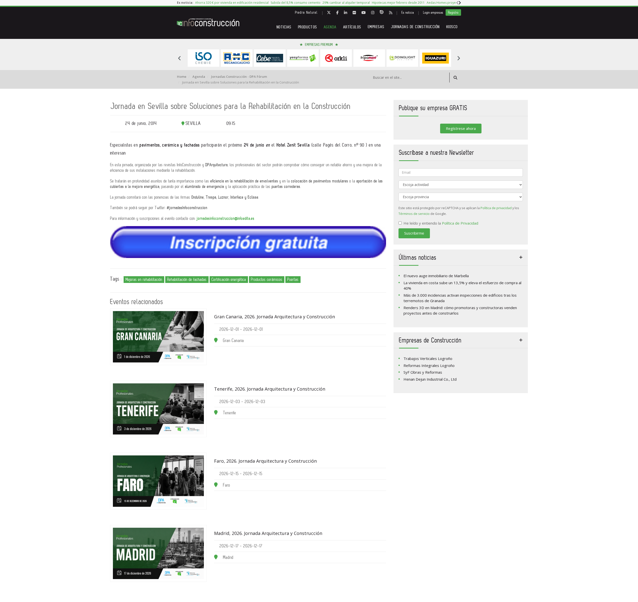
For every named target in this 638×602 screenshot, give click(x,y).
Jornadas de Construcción (415, 26)
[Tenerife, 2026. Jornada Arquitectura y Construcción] (158, 409)
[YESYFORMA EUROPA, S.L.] (303, 58)
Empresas (376, 26)
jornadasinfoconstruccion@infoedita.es (225, 218)
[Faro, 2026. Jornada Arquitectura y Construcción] (158, 481)
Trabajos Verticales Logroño (427, 358)
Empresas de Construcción (430, 340)
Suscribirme (414, 233)
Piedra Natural (306, 12)
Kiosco (452, 26)
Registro (453, 12)
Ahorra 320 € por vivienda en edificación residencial (232, 2)
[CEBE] (269, 58)
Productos (307, 27)
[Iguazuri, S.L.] (435, 58)
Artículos (352, 27)
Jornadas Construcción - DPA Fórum (239, 76)
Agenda (330, 27)
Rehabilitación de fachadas (187, 279)
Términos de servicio (414, 213)
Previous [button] (179, 58)
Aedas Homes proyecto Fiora (447, 2)
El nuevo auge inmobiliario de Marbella (436, 275)
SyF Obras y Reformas (422, 372)
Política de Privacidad (460, 223)
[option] (232, 3)
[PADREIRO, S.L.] (369, 58)
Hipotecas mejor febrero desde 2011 (398, 2)
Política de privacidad (496, 208)
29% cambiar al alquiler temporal (346, 2)
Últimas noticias (417, 257)
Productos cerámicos (266, 279)
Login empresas (433, 12)
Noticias (284, 27)
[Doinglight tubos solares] (402, 58)
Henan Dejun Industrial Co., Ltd (430, 379)
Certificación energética (229, 279)
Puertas (293, 279)
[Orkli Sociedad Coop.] (336, 58)
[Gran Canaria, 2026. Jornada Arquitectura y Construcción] (158, 337)
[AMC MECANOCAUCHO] (236, 58)
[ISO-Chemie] (203, 58)
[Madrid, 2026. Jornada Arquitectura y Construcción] (158, 553)
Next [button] (458, 58)
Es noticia (407, 12)
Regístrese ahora (461, 128)
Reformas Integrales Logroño (429, 365)
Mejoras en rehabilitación (144, 279)
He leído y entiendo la (440, 223)
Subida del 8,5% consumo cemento (295, 2)
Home (181, 76)
